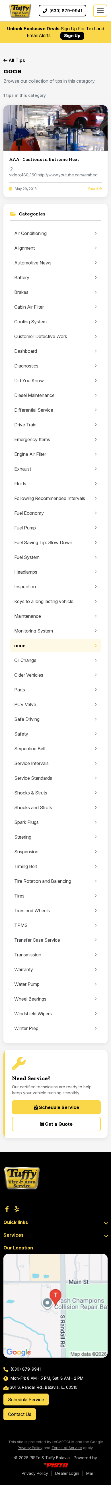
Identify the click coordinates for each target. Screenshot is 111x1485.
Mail (90, 1473)
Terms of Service (67, 1447)
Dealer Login (67, 1473)
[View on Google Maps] (55, 1306)
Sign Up (72, 35)
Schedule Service (58, 1107)
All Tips (16, 60)
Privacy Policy (30, 1447)
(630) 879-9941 (25, 1369)
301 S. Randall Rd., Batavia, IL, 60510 (43, 1387)
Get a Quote (58, 1124)
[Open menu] (100, 11)
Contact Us (19, 1414)
